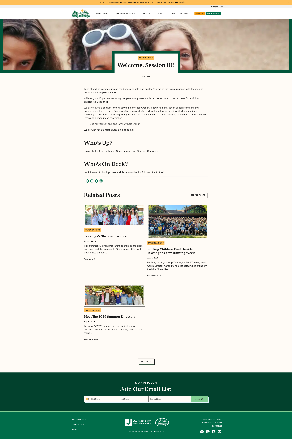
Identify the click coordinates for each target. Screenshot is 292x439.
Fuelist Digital (159, 431)
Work (160, 14)
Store (74, 429)
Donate (199, 13)
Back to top (146, 361)
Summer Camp (100, 14)
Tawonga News (146, 58)
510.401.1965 (217, 426)
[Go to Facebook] (202, 431)
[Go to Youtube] (219, 431)
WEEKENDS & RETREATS (124, 14)
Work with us (78, 419)
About (145, 14)
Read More (88, 259)
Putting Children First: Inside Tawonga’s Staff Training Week (171, 251)
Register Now (213, 13)
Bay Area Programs (180, 14)
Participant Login (217, 7)
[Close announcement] (289, 2)
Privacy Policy (149, 431)
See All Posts (198, 195)
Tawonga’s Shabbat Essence (105, 236)
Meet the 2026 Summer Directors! (110, 316)
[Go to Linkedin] (213, 431)
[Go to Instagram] (208, 431)
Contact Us (77, 424)
